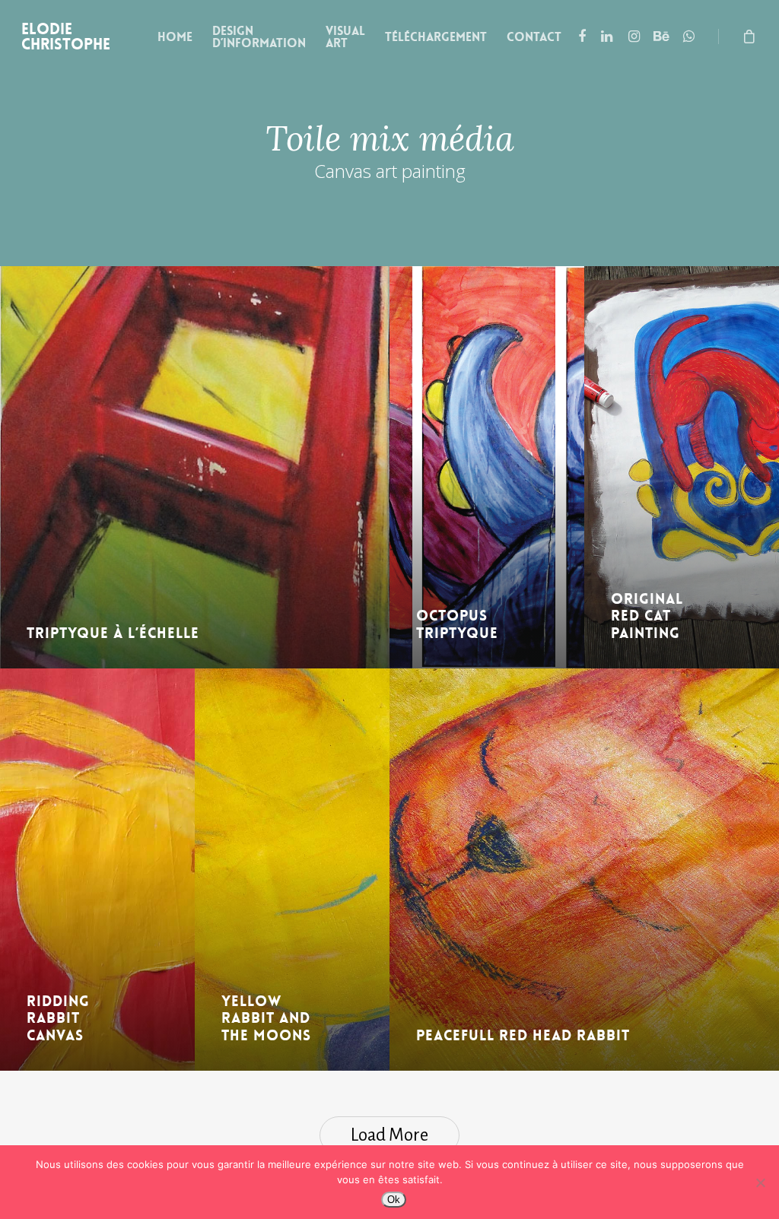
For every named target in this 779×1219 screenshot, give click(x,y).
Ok (393, 1199)
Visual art (345, 37)
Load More (389, 1134)
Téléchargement (436, 37)
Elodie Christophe (65, 36)
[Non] (760, 1182)
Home (174, 37)
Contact (534, 37)
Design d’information (259, 37)
